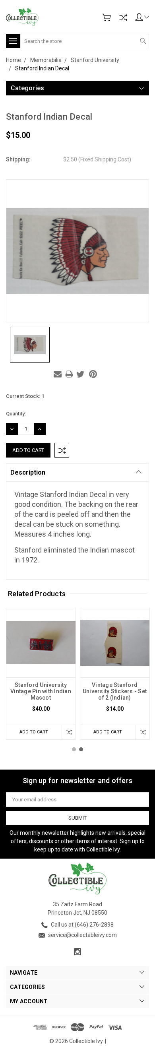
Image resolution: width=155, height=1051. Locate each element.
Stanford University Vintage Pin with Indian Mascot (40, 691)
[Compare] (123, 17)
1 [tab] (74, 749)
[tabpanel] (41, 674)
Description (27, 472)
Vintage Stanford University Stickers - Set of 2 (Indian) (115, 691)
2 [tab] (81, 749)
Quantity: (16, 414)
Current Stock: (25, 396)
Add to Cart (33, 732)
